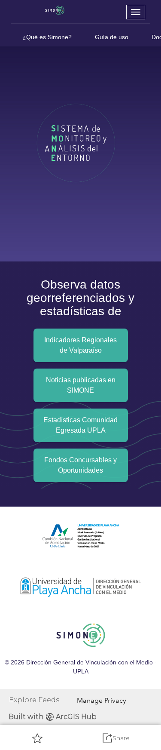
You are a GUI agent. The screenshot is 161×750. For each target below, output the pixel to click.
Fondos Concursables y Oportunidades (80, 465)
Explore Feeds (34, 700)
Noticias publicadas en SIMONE (80, 385)
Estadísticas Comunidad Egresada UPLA (80, 425)
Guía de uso (111, 37)
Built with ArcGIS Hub (53, 717)
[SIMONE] (54, 10)
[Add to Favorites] (37, 737)
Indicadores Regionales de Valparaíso (80, 345)
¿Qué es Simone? (47, 37)
